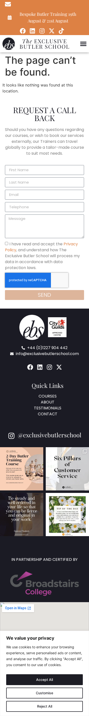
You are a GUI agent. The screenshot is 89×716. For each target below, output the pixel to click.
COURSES (48, 396)
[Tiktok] (61, 31)
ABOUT (47, 402)
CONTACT (47, 414)
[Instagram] (42, 31)
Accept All (44, 679)
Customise (44, 693)
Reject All (44, 706)
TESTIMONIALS (47, 408)
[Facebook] (23, 31)
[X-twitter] (52, 31)
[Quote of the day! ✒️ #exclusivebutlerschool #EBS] (21, 514)
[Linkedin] (32, 31)
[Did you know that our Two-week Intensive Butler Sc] (67, 514)
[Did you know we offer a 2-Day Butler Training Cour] (21, 468)
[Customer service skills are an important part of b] (67, 468)
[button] (83, 44)
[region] (44, 673)
